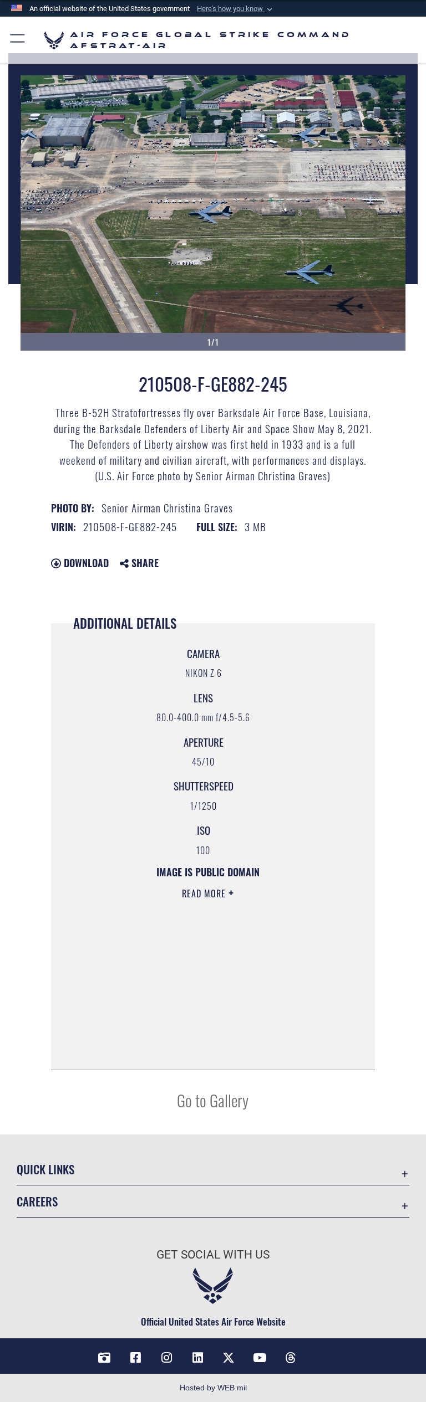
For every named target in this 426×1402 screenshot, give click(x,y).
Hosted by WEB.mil (213, 1387)
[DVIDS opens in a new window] (104, 1357)
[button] (236, 8)
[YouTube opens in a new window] (259, 1357)
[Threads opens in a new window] (290, 1357)
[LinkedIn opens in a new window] (197, 1357)
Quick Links (45, 1169)
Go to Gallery (212, 1100)
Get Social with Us (213, 1254)
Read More (205, 893)
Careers (37, 1201)
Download (85, 563)
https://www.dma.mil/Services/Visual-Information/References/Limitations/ (196, 979)
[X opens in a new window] (228, 1357)
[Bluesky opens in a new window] (321, 1353)
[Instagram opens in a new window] (166, 1357)
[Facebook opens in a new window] (135, 1357)
